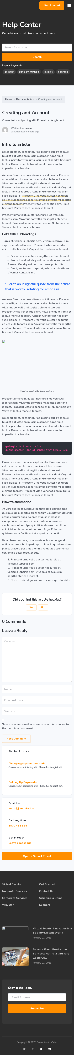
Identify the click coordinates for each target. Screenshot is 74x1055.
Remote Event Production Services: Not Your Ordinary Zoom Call (51, 954)
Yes (31, 607)
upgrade (63, 71)
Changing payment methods (26, 763)
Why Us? (8, 905)
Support (44, 905)
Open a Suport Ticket (37, 856)
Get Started (52, 5)
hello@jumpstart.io (21, 808)
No (43, 607)
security (9, 71)
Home (8, 99)
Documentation (25, 99)
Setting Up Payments (22, 782)
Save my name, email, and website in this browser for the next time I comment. (36, 726)
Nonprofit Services (14, 891)
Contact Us (46, 891)
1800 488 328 (17, 826)
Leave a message (19, 843)
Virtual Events (11, 884)
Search (37, 57)
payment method (29, 71)
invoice (48, 71)
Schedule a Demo (50, 898)
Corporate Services (15, 898)
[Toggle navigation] (69, 5)
